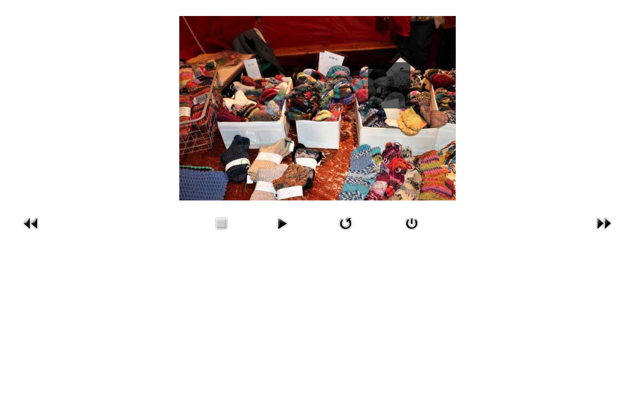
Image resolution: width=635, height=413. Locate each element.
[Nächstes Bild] (604, 222)
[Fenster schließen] (411, 222)
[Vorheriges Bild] (31, 222)
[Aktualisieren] (345, 222)
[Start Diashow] (282, 222)
